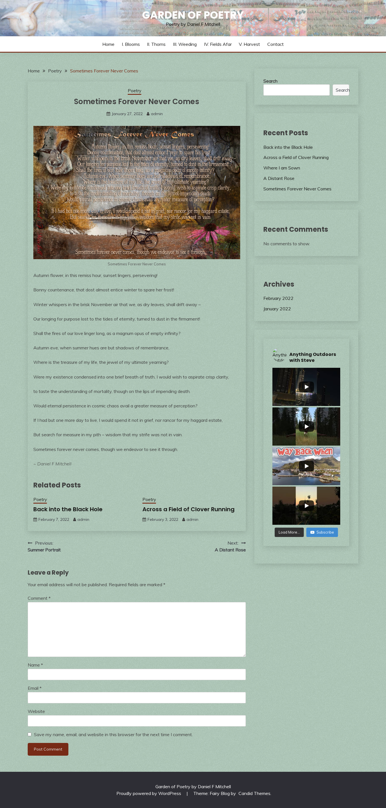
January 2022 (277, 308)
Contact (275, 44)
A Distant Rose (278, 178)
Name (35, 665)
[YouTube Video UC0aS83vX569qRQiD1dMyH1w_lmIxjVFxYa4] (306, 506)
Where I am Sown (281, 168)
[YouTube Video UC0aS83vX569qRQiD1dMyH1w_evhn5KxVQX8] (306, 426)
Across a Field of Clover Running (188, 509)
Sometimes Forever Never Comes (297, 189)
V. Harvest (249, 44)
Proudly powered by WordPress (149, 793)
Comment (39, 598)
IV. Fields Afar (218, 44)
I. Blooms (131, 44)
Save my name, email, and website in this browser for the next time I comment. (113, 734)
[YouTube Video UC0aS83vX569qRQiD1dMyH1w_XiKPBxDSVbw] (306, 387)
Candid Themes (254, 793)
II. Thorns (156, 44)
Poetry (134, 90)
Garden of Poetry (193, 15)
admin (157, 113)
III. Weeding (185, 44)
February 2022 (278, 298)
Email (35, 688)
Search (270, 81)
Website (36, 711)
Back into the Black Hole (68, 509)
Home (108, 44)
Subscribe (325, 532)
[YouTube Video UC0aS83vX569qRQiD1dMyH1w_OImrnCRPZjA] (306, 466)
